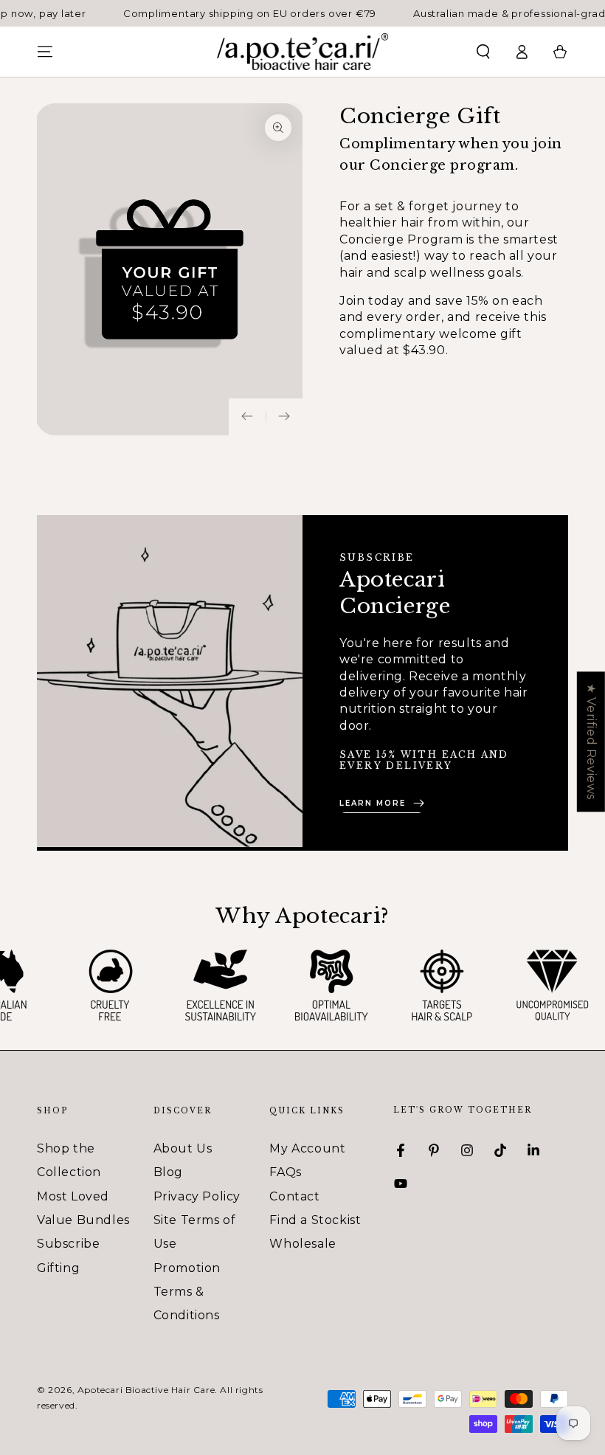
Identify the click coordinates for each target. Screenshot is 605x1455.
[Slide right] (284, 416)
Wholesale (302, 1244)
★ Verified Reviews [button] (591, 741)
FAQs (285, 1172)
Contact (294, 1196)
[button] (483, 51)
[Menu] (45, 51)
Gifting (58, 1268)
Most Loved (73, 1196)
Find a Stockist (315, 1220)
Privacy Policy (197, 1196)
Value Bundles (83, 1220)
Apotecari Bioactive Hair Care (146, 1389)
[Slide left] (247, 416)
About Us (182, 1148)
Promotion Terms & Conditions (187, 1292)
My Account (307, 1148)
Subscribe (68, 1244)
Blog (168, 1172)
